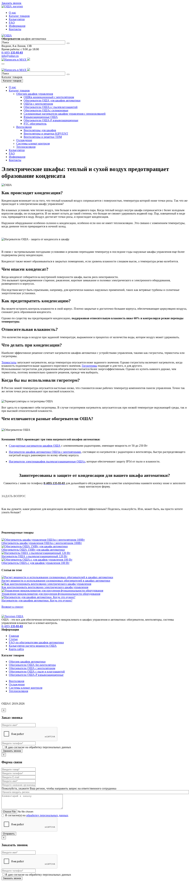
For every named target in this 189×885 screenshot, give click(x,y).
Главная (14, 635)
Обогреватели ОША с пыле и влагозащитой (37, 671)
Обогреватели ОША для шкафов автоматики (52, 100)
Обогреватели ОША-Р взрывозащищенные (51, 120)
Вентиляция (24, 127)
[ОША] (12, 616)
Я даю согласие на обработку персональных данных (38, 747)
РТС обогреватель (35, 123)
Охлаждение (24, 140)
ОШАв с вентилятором (38, 103)
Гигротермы (89, 365)
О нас (12, 12)
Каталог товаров (19, 15)
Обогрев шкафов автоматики (27, 661)
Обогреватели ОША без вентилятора (32, 664)
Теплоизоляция (25, 146)
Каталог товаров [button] (19, 90)
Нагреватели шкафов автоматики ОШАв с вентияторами (45, 451)
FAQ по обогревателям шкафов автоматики (36, 642)
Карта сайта (16, 649)
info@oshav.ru (10, 55)
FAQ (12, 22)
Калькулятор (17, 19)
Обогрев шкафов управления (34, 93)
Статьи (13, 639)
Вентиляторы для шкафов (40, 130)
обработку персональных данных (47, 815)
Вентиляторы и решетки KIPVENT (46, 133)
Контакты (15, 29)
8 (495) (12, 52)
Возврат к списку (12, 606)
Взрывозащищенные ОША (41, 117)
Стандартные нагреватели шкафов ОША (35, 445)
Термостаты (8, 362)
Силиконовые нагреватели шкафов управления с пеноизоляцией (65, 113)
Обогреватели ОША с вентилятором (32, 668)
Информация (17, 25)
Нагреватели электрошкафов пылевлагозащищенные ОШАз (47, 461)
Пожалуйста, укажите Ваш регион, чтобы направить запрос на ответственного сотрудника (58, 788)
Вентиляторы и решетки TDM (43, 136)
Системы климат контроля (33, 143)
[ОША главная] (12, 6)
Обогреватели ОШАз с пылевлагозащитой (51, 107)
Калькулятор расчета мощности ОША (33, 645)
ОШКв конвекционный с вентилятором (49, 97)
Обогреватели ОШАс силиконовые (46, 110)
